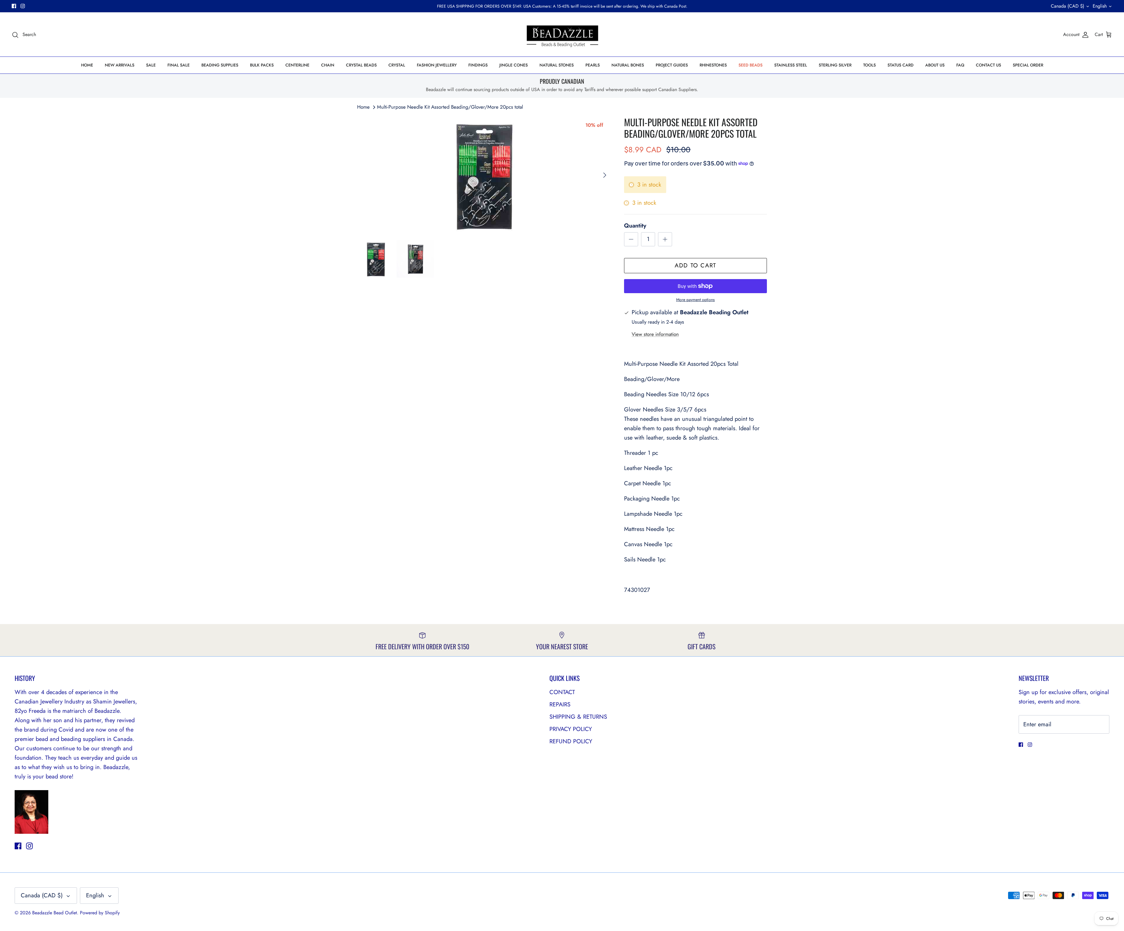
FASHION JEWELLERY (437, 65)
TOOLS (869, 65)
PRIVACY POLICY (570, 729)
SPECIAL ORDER (1028, 65)
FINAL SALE (178, 65)
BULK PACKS (262, 65)
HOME (87, 65)
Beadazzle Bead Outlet (54, 912)
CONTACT (562, 692)
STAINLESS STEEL (790, 65)
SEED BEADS (751, 65)
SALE (151, 65)
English (1100, 6)
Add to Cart (695, 265)
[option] (484, 175)
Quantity (635, 226)
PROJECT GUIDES (672, 65)
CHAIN (327, 65)
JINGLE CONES (513, 65)
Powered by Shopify (100, 912)
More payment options (695, 299)
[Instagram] (22, 6)
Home (363, 106)
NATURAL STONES (556, 65)
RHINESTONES (713, 65)
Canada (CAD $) (1067, 6)
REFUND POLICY (570, 741)
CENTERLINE (297, 65)
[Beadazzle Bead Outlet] (562, 34)
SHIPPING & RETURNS (578, 717)
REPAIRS (559, 704)
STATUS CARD (900, 65)
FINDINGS (478, 65)
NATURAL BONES (627, 65)
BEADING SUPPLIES (219, 65)
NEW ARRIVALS (119, 65)
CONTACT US (988, 65)
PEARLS (592, 65)
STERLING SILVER (835, 65)
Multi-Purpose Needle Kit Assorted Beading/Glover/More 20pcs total (450, 106)
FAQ (960, 65)
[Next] (604, 175)
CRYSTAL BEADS (361, 65)
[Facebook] (14, 6)
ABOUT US (935, 65)
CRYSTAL (396, 65)
